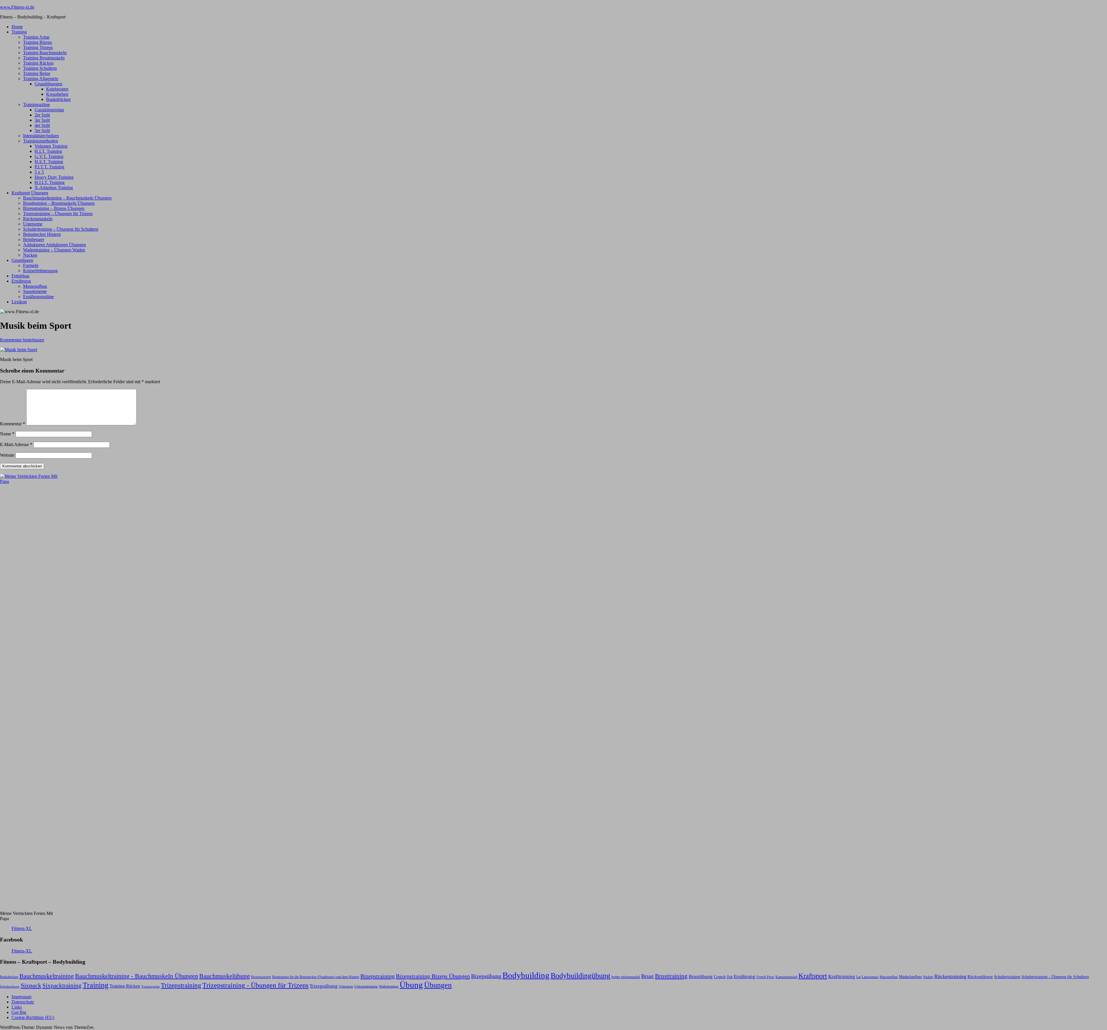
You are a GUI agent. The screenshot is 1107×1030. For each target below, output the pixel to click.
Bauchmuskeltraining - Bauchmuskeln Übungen (136, 976)
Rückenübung (980, 976)
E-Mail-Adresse (16, 444)
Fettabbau (20, 275)
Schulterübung (10, 986)
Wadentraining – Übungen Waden (54, 249)
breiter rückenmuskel (625, 977)
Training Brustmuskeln (44, 57)
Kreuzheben (57, 94)
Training (19, 31)
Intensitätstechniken (41, 135)
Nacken (30, 255)
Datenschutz (23, 1001)
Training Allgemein (40, 78)
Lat (858, 977)
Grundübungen (48, 83)
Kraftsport (813, 976)
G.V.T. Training (49, 156)
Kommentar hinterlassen (22, 339)
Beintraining (261, 977)
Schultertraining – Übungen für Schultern (60, 229)
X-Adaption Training (54, 187)
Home (17, 26)
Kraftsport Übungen (30, 192)
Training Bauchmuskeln (45, 52)
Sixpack (31, 985)
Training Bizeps (37, 42)
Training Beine (36, 73)
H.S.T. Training (49, 161)
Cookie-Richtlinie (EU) (33, 1017)
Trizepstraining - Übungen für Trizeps (255, 985)
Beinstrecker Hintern (42, 234)
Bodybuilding (525, 975)
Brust (647, 976)
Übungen (438, 985)
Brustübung (701, 976)
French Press (765, 977)
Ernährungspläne (38, 296)
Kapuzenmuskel (786, 977)
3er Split (42, 120)
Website (7, 455)
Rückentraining (950, 976)
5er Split (42, 130)
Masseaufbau (35, 286)
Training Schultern (40, 68)
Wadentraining (388, 986)
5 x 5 (39, 172)
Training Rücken (38, 63)
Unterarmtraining (366, 986)
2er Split (42, 114)
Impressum (21, 996)
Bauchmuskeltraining (46, 976)
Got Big (19, 1012)
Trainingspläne (36, 104)
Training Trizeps (38, 47)
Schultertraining (1007, 976)
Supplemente (35, 291)
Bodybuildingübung (580, 975)
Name (7, 433)
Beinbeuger (33, 239)
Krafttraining (841, 976)
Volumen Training (51, 146)
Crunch (720, 976)
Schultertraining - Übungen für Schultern (1055, 976)
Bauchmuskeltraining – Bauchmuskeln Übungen (67, 198)
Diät (730, 977)
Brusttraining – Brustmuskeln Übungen (59, 203)
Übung (411, 984)
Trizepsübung (324, 986)
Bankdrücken (58, 99)
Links (17, 1007)
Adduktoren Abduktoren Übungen (54, 244)
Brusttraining (671, 976)
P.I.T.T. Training (49, 166)
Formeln (30, 265)
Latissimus (870, 977)
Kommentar (12, 423)
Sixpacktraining (62, 985)
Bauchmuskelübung (224, 976)
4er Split (42, 125)
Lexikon (19, 301)
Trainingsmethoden (40, 140)
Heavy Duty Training (54, 177)
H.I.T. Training (48, 151)
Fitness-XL (22, 928)
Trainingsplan (150, 986)
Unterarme (32, 223)
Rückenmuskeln (37, 218)
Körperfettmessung (40, 270)
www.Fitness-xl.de (17, 7)
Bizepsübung (486, 976)
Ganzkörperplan (49, 109)
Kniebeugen (57, 89)
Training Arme (36, 37)
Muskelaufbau (910, 977)
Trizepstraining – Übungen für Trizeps (58, 213)
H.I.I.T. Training (50, 182)
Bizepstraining (377, 976)
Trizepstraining (181, 985)
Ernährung (21, 281)
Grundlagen (22, 260)
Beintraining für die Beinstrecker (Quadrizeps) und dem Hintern (315, 977)
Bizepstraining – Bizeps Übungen (53, 208)
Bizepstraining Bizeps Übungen (433, 976)
